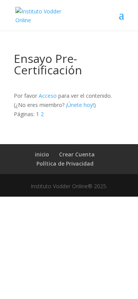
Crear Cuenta (77, 154)
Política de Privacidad (65, 163)
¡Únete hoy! (80, 104)
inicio (42, 154)
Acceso (48, 95)
